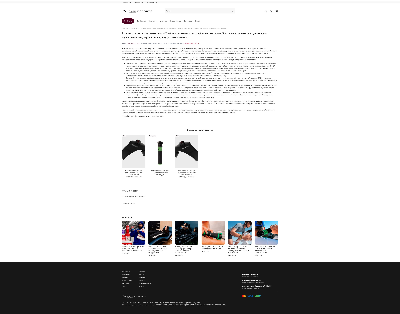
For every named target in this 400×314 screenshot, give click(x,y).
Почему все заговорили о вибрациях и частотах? (212, 247)
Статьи (197, 21)
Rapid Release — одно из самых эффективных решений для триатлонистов (265, 249)
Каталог (130, 21)
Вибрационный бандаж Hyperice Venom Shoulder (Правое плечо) (187, 172)
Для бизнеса (141, 21)
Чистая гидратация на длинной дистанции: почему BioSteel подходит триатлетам (239, 249)
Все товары (188, 21)
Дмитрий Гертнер (133, 43)
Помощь (142, 271)
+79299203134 (126, 2)
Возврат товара (175, 21)
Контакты (142, 277)
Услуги (141, 286)
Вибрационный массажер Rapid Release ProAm (160, 171)
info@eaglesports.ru (152, 2)
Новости (134, 28)
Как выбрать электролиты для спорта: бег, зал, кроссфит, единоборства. (133, 248)
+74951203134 (138, 2)
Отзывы (141, 274)
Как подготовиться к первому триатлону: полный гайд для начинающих (183, 249)
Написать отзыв (129, 203)
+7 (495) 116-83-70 (250, 274)
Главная (125, 28)
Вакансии (142, 280)
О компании (153, 21)
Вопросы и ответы (145, 283)
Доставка (163, 21)
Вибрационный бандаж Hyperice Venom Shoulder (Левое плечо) (134, 172)
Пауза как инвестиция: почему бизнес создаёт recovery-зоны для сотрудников (158, 249)
